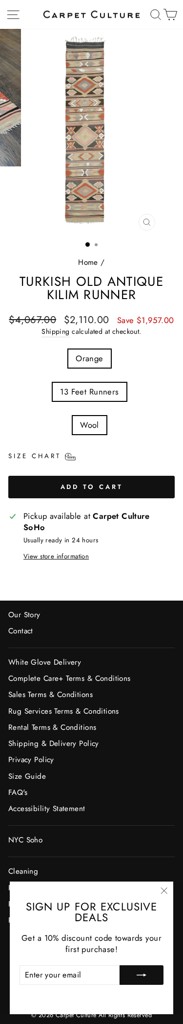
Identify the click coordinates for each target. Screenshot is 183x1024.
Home (88, 262)
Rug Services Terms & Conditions (63, 711)
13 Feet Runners (89, 391)
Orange (89, 358)
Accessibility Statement (46, 808)
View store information (56, 556)
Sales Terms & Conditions (50, 694)
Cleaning (23, 871)
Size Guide (27, 776)
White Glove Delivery (44, 662)
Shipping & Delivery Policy (53, 743)
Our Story (24, 614)
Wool (89, 425)
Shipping (55, 331)
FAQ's (17, 792)
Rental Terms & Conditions (52, 727)
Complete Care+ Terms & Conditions (69, 678)
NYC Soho (25, 840)
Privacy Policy (31, 759)
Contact (20, 631)
